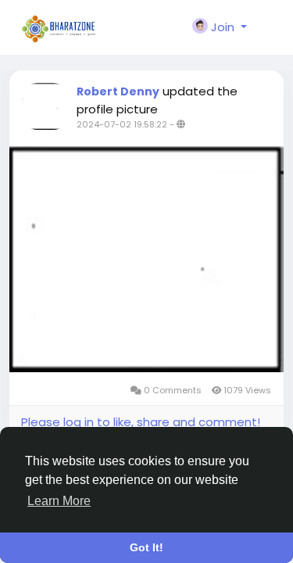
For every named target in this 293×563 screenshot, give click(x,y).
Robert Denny (118, 91)
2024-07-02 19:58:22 (122, 124)
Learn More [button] (59, 500)
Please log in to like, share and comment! (140, 422)
